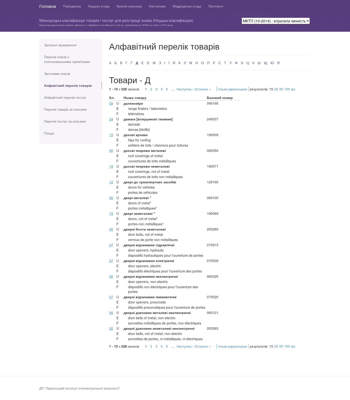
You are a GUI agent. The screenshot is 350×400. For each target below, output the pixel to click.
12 (111, 181)
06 (111, 150)
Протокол (215, 6)
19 (111, 134)
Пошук (49, 133)
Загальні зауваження (60, 44)
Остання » (203, 89)
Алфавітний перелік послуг (65, 97)
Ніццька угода (99, 6)
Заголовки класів (57, 73)
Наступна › (185, 89)
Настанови (157, 6)
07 (111, 244)
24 (111, 119)
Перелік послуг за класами (65, 121)
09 (111, 103)
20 (111, 229)
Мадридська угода (187, 6)
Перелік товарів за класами (65, 109)
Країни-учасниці (129, 6)
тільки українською (232, 89)
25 (276, 89)
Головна (47, 6)
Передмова (72, 6)
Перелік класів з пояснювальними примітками (67, 59)
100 (287, 89)
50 (281, 89)
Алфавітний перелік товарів (68, 85)
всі (293, 89)
